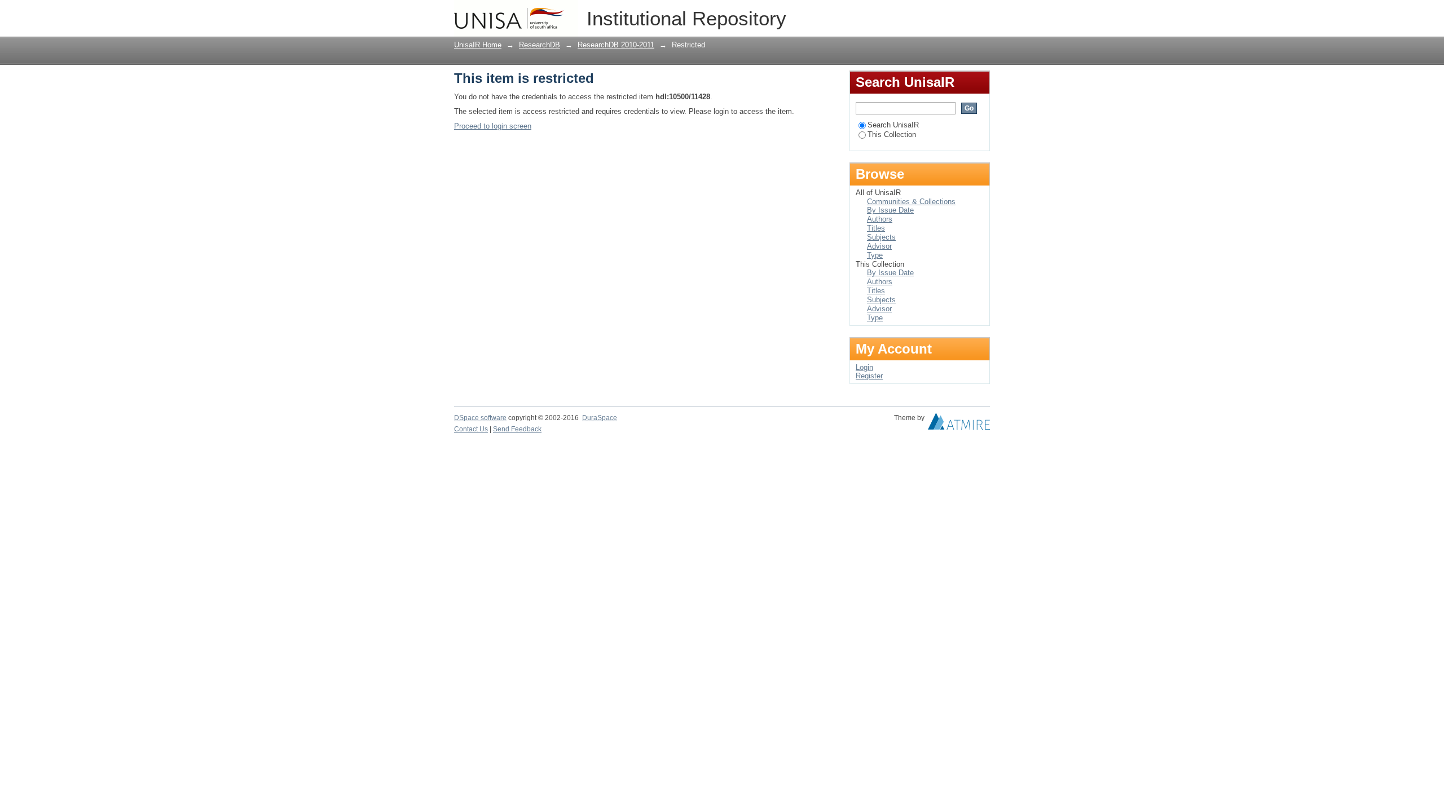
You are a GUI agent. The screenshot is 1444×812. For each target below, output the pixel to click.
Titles (876, 228)
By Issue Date (890, 210)
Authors (879, 219)
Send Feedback (517, 429)
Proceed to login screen (492, 126)
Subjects (881, 237)
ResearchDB (539, 45)
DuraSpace (599, 418)
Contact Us (471, 429)
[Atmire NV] (959, 424)
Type (875, 255)
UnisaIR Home (477, 45)
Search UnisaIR (893, 125)
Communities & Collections (911, 201)
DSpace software (480, 418)
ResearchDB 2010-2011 (616, 45)
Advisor (879, 246)
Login (981, 14)
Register (869, 376)
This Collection (892, 134)
